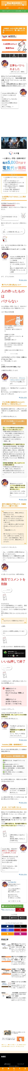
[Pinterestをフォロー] (15, 901)
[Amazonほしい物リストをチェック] (18, 901)
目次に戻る (23, 280)
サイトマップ (21, 1064)
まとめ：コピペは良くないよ (12, 191)
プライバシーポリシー (14, 1066)
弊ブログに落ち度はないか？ (12, 181)
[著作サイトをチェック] (9, 901)
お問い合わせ (7, 1064)
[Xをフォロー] (11, 901)
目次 (12, 175)
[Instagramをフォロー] (13, 901)
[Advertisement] (14, 20)
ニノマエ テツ (12, 882)
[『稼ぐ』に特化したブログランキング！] (8, 909)
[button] (22, 55)
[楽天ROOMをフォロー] (20, 901)
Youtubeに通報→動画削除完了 (12, 189)
